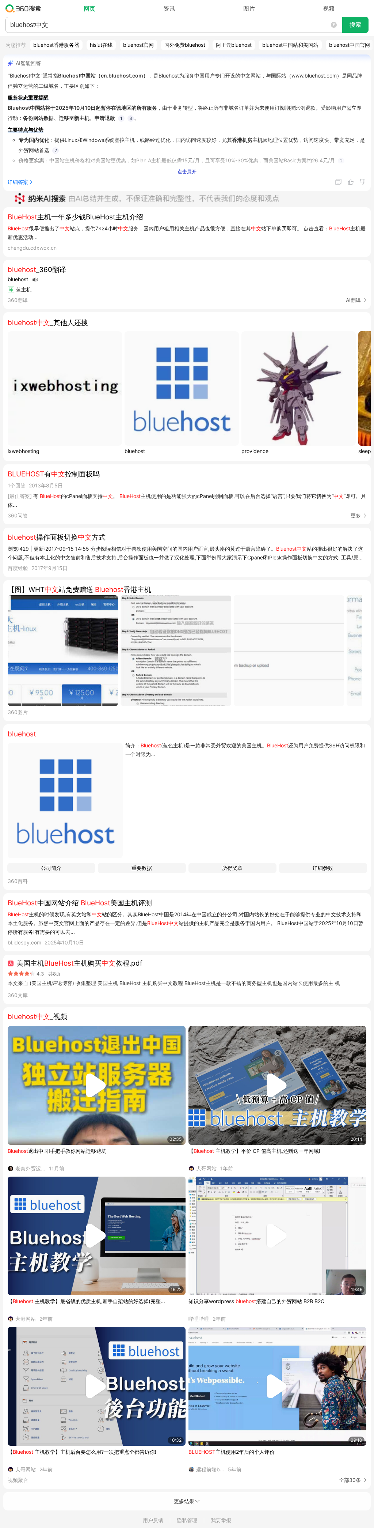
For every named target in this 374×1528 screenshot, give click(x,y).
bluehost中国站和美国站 (290, 45)
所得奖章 (232, 868)
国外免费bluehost (184, 45)
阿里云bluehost (234, 45)
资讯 (169, 8)
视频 (329, 8)
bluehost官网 (138, 45)
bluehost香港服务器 (56, 45)
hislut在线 (101, 45)
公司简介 (51, 868)
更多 (356, 515)
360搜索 (25, 8)
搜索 (355, 25)
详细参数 (323, 868)
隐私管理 (187, 1520)
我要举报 (221, 1520)
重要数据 (141, 868)
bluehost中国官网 (349, 45)
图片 (249, 8)
